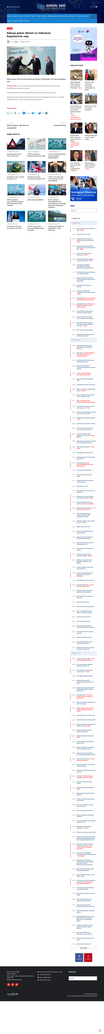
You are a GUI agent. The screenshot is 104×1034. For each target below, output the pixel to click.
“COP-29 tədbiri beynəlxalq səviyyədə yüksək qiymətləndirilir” (57, 156)
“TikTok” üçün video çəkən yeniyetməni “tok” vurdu (86, 435)
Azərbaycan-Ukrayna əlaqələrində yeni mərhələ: (86, 882)
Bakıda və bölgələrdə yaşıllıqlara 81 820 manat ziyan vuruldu (85, 748)
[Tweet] (34, 113)
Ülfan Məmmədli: (85, 696)
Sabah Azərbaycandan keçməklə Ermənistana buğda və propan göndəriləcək (85, 689)
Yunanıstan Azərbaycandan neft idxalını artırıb (85, 742)
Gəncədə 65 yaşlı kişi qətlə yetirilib (86, 719)
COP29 (9, 28)
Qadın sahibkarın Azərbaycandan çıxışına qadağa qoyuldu (86, 395)
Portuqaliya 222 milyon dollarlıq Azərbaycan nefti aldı (85, 888)
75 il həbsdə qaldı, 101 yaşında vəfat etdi (85, 632)
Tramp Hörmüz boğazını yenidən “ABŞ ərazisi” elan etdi (85, 335)
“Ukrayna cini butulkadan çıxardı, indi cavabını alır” (86, 407)
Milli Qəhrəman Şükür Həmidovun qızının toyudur (90, 165)
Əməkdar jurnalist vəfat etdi (84, 637)
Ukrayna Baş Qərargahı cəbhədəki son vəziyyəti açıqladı (86, 272)
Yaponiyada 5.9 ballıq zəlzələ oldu (86, 384)
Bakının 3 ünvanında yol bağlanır (86, 788)
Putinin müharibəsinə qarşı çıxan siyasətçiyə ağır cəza (85, 360)
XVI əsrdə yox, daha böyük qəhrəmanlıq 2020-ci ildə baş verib (86, 854)
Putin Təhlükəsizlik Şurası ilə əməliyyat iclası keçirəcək (84, 900)
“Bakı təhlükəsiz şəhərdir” (85, 447)
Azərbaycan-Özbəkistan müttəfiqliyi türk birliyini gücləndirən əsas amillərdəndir (85, 266)
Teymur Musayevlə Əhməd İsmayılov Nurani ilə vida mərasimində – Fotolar (84, 515)
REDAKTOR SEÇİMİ (52, 16)
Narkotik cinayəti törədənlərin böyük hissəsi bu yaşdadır (85, 591)
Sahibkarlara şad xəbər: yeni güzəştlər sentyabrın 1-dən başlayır (84, 561)
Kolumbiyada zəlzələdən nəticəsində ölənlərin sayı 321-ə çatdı (85, 682)
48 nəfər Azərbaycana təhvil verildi (86, 832)
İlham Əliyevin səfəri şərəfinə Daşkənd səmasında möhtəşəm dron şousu (85, 324)
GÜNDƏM (15, 16)
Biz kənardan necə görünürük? (85, 330)
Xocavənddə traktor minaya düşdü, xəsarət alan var (86, 821)
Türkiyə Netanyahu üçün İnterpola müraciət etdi (86, 799)
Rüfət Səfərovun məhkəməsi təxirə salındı (86, 894)
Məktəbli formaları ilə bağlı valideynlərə (84, 827)
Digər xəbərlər (83, 948)
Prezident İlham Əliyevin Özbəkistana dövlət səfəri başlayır (86, 292)
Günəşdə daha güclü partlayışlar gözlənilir (85, 794)
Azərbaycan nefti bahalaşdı (84, 470)
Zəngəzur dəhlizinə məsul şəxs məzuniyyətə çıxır (85, 568)
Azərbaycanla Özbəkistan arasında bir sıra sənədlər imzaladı (86, 412)
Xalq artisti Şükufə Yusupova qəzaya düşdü (85, 503)
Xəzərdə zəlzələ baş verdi (84, 616)
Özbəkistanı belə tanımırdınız (86, 508)
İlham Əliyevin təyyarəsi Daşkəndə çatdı (86, 229)
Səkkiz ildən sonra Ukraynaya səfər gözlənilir (86, 771)
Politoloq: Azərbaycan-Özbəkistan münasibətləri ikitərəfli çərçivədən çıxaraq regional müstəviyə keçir (86, 838)
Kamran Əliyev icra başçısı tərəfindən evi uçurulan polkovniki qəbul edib (76, 112)
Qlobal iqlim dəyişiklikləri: (35, 200)
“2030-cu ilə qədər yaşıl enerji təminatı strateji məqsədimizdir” (55, 178)
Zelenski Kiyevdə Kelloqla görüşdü (86, 418)
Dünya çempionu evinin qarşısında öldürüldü (86, 491)
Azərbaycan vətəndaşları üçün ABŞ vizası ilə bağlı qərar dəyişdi (86, 441)
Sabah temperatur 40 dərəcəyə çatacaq (85, 549)
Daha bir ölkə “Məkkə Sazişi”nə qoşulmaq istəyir (85, 532)
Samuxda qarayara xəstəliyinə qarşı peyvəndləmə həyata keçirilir (86, 753)
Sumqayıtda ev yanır (82, 486)
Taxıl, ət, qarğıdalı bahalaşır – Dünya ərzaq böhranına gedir (84, 611)
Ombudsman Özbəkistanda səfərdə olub (84, 254)
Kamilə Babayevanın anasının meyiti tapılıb (91, 137)
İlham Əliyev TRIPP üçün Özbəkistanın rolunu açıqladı (84, 933)
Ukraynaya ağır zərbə (85, 585)
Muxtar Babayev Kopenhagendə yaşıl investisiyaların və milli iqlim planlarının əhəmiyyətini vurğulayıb (57, 203)
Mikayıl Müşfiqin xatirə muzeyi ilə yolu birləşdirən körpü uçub (76, 85)
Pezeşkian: (86, 299)
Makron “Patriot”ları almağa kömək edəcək (86, 389)
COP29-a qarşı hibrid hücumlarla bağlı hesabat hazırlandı (35, 228)
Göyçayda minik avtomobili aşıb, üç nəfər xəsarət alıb (86, 703)
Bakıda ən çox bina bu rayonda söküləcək (91, 108)
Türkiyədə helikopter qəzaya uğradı (84, 475)
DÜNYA (39, 16)
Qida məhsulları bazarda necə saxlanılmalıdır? (85, 670)
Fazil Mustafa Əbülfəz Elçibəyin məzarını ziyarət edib (85, 259)
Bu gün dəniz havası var (83, 602)
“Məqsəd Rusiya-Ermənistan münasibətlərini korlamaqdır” (85, 347)
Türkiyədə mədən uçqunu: (85, 759)
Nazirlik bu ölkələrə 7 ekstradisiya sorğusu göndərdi (86, 765)
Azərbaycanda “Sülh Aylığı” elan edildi (85, 939)
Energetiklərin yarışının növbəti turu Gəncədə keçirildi (85, 497)
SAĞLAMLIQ (15, 20)
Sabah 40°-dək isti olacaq (84, 234)
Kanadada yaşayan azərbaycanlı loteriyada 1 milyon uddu (85, 648)
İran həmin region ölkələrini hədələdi (84, 286)
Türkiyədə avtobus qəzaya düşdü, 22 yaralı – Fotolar (86, 521)
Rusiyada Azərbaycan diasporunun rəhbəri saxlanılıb (86, 725)
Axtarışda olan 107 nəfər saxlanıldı (86, 423)
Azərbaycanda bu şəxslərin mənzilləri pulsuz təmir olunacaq (85, 626)
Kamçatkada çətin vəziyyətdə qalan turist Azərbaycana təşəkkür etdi (86, 247)
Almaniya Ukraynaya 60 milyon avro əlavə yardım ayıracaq (85, 428)
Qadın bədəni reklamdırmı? (84, 944)
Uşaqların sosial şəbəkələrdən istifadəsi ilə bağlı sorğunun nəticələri (84, 927)
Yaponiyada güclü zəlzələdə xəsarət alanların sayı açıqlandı (85, 317)
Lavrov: (84, 373)
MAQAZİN (21, 20)
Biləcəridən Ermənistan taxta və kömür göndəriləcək (85, 543)
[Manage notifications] (100, 1030)
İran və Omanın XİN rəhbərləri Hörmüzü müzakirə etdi (85, 665)
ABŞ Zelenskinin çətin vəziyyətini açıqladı (85, 911)
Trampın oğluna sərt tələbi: (85, 659)
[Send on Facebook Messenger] (27, 113)
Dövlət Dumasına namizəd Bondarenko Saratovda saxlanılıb (85, 905)
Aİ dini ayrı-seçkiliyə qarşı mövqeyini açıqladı (84, 555)
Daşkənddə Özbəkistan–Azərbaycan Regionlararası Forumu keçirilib (86, 367)
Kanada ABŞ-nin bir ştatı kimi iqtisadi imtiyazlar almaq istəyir (85, 240)
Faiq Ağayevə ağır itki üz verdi (85, 452)
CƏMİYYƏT (33, 16)
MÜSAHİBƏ (60, 16)
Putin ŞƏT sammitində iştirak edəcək (84, 782)
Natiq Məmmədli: (85, 464)
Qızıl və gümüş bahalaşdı (83, 621)
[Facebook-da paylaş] (17, 113)
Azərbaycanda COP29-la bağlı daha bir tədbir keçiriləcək (56, 228)
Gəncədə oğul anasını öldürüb (85, 810)
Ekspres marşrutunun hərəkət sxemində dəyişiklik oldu (85, 537)
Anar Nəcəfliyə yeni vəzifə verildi (85, 715)
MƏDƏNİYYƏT (72, 16)
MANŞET (9, 16)
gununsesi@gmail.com (45, 977)
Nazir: (86, 401)
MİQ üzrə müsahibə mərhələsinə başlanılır (85, 815)
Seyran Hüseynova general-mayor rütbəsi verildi (86, 875)
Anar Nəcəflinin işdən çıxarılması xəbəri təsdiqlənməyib (75, 166)
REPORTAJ (44, 16)
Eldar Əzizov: (85, 354)
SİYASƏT (20, 16)
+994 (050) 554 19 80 (45, 974)
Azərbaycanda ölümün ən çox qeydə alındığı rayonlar (84, 642)
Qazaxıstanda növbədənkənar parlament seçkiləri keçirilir (85, 311)
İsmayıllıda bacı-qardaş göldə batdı (85, 379)
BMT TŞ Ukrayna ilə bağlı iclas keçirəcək (85, 597)
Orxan (16, 41)
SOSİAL (66, 16)
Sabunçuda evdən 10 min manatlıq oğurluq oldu (86, 458)
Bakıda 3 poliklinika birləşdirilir (85, 736)
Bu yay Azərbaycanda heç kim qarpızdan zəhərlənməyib (85, 574)
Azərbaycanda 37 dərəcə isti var (85, 580)
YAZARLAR (79, 16)
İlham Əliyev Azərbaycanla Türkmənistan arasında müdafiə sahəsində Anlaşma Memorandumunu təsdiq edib (85, 862)
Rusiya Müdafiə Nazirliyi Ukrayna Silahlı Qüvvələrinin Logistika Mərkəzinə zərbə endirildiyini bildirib (85, 919)
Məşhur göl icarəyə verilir (83, 526)
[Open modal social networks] (46, 113)
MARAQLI (26, 20)
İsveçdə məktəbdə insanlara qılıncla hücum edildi (84, 730)
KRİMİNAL (85, 16)
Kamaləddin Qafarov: (86, 305)
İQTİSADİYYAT (26, 16)
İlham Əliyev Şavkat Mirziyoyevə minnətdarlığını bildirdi (85, 869)
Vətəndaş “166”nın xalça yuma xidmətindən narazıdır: (85, 846)
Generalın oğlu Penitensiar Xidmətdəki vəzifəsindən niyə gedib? (90, 86)
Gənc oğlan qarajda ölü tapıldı (85, 676)
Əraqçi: (85, 709)
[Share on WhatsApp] (10, 113)
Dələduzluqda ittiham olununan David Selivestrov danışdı (75, 141)
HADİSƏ (9, 20)
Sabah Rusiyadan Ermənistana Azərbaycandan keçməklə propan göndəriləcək (86, 279)
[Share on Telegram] (41, 113)
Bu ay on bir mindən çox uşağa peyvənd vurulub (85, 805)
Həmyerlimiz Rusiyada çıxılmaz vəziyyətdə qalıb (85, 481)
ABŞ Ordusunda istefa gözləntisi (85, 606)
